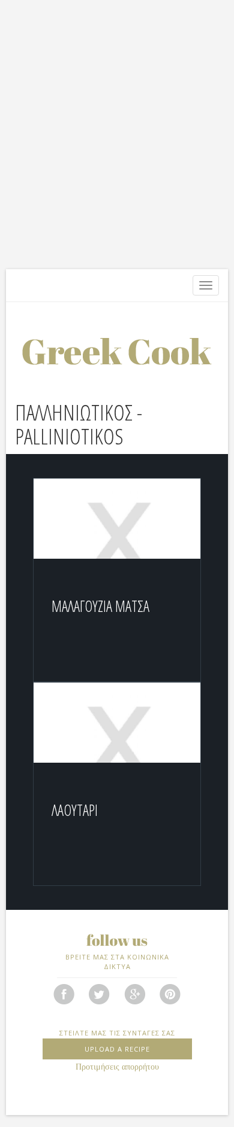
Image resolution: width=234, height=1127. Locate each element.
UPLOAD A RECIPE (117, 1048)
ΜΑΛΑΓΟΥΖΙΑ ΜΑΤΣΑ (100, 606)
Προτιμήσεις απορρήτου (117, 1066)
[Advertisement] (117, 140)
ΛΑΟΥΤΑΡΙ (75, 810)
